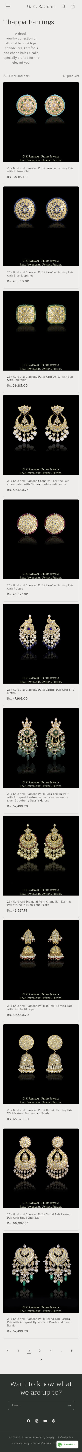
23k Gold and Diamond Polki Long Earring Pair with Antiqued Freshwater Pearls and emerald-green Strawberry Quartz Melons (38, 797)
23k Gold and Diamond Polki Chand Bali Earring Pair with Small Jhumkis (38, 1216)
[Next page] (41, 1359)
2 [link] (29, 1351)
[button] (8, 6)
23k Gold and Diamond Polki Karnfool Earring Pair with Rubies (40, 587)
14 (72, 1350)
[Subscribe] (69, 1405)
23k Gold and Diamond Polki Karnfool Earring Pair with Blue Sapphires (40, 274)
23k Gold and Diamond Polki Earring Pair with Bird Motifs (40, 691)
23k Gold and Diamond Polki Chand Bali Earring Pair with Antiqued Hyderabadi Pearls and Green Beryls (39, 1322)
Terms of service (42, 1443)
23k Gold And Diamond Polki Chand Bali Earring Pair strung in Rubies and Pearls (39, 903)
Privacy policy (22, 1443)
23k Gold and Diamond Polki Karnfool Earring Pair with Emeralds (40, 378)
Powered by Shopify (44, 1437)
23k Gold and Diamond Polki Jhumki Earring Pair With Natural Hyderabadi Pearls (39, 1112)
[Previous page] (7, 1350)
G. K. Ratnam (25, 1437)
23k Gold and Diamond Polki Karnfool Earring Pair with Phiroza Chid (40, 170)
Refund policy (65, 1437)
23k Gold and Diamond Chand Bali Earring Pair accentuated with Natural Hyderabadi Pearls (38, 482)
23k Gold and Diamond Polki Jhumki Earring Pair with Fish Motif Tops (39, 1007)
